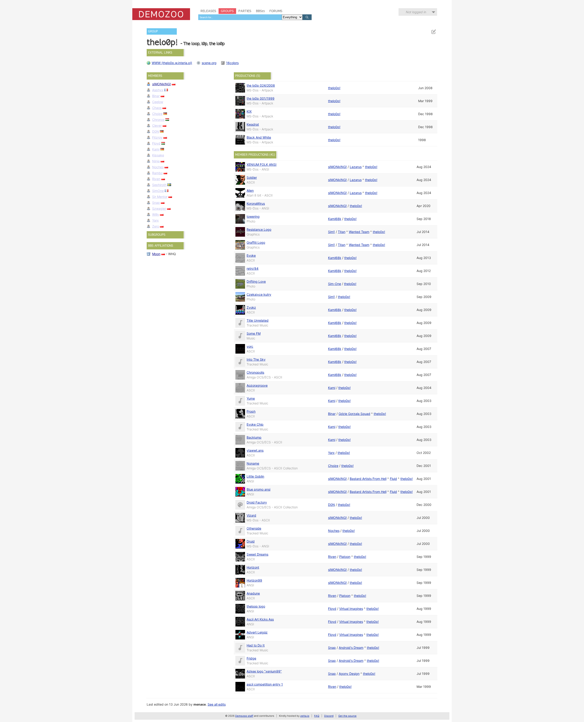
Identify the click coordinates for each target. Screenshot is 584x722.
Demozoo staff (244, 715)
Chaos (157, 108)
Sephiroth (159, 185)
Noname (253, 463)
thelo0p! (334, 88)
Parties (244, 11)
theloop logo (256, 606)
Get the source (347, 715)
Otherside (254, 528)
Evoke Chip (255, 424)
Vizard (251, 515)
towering (253, 216)
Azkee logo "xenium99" (264, 671)
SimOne (158, 191)
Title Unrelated (258, 320)
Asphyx (157, 90)
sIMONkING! (161, 84)
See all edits (217, 704)
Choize (157, 114)
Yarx (155, 220)
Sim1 (331, 232)
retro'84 (252, 268)
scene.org (209, 63)
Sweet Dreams (257, 554)
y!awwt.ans (255, 450)
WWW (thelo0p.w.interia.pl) (172, 63)
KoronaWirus (256, 203)
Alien (250, 190)
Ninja (156, 161)
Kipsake (158, 155)
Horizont (253, 567)
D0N (155, 131)
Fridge (251, 658)
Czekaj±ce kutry (259, 294)
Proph (251, 411)
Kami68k (334, 219)
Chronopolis (255, 372)
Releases (208, 11)
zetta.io (304, 715)
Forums (275, 11)
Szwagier (159, 208)
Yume (251, 398)
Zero (155, 226)
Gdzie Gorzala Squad (354, 414)
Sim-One (334, 284)
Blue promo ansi (258, 489)
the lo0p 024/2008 (261, 85)
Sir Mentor (159, 197)
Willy (155, 214)
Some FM (254, 333)
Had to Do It (256, 645)
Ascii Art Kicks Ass (260, 619)
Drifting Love (256, 281)
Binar (156, 96)
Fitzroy (157, 137)
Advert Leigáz (257, 632)
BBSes (260, 11)
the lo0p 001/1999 (260, 98)
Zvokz (251, 307)
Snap (156, 202)
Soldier (252, 177)
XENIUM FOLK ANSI (261, 164)
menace (199, 704)
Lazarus (356, 167)
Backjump (254, 437)
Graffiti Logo (256, 242)
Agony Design (349, 673)
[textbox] (240, 17)
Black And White (259, 137)
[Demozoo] (161, 14)
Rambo (157, 173)
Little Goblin (255, 476)
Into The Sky (256, 359)
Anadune (253, 593)
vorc (250, 346)
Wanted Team (359, 232)
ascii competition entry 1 (265, 684)
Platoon (344, 557)
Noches (158, 167)
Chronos (158, 120)
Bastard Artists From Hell (368, 479)
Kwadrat (253, 124)
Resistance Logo (259, 229)
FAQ (316, 715)
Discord (329, 715)
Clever (157, 125)
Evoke (251, 255)
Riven (156, 179)
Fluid (393, 479)
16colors (232, 63)
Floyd (156, 143)
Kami (155, 149)
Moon (156, 254)
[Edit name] (433, 31)
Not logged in (416, 12)
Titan (341, 232)
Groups (227, 11)
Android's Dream (351, 648)
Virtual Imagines (351, 609)
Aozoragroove (257, 385)
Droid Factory (257, 502)
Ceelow (157, 102)
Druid (251, 541)
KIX (249, 111)
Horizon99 (254, 580)
